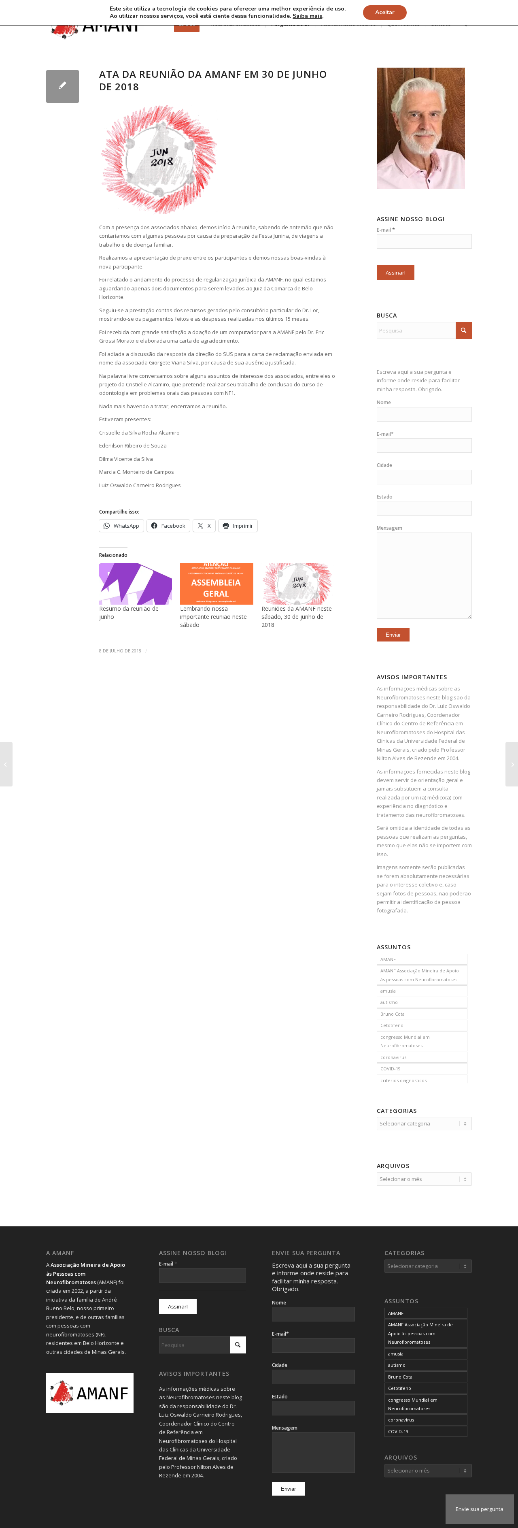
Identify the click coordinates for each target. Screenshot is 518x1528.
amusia (388, 991)
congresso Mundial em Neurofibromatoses (405, 1041)
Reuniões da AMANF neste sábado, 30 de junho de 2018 (296, 617)
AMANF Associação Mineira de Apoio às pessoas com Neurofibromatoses (419, 975)
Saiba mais (307, 16)
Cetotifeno (391, 1025)
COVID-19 (390, 1069)
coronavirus (393, 1057)
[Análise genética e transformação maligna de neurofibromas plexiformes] (6, 764)
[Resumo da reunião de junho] (135, 584)
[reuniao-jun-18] (62, 86)
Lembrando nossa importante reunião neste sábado (213, 617)
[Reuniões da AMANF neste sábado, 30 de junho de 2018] (297, 584)
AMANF (388, 959)
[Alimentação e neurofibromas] (511, 764)
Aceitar (385, 12)
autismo (389, 1002)
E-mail (386, 229)
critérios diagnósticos (403, 1080)
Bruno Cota (392, 1014)
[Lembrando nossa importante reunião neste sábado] (216, 584)
